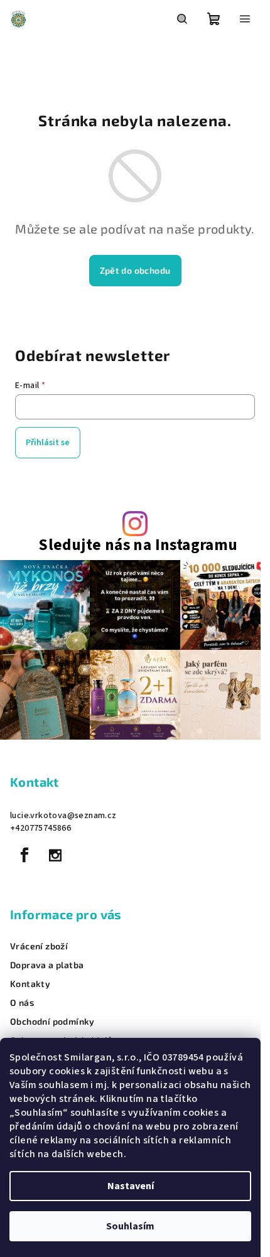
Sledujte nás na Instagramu (137, 545)
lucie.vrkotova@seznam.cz (63, 815)
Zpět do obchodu (135, 270)
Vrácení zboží (39, 946)
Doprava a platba (47, 965)
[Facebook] (24, 855)
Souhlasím (130, 1226)
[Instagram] (55, 855)
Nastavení (130, 1186)
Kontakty (30, 983)
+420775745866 (40, 828)
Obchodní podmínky (52, 1021)
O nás (22, 1002)
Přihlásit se (48, 442)
